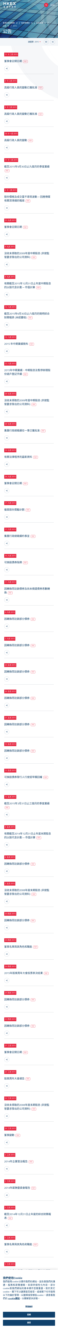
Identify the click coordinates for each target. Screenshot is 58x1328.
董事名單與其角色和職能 (18, 946)
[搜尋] (46, 5)
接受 (29, 1323)
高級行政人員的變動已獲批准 (21, 87)
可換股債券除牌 (13, 562)
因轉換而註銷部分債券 (17, 619)
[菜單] (52, 5)
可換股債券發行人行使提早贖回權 (23, 777)
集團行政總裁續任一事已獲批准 (22, 430)
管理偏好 (29, 1306)
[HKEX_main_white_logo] (13, 5)
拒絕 (29, 1314)
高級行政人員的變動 (16, 140)
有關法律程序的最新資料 (18, 457)
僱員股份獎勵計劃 (14, 509)
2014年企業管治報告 (16, 1161)
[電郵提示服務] (46, 41)
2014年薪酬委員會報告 (17, 1187)
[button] (34, 42)
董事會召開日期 (13, 61)
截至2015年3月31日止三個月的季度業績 (27, 803)
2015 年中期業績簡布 (16, 343)
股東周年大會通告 (14, 1078)
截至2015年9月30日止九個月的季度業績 (27, 166)
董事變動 (9, 1135)
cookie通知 (14, 1298)
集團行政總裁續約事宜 (17, 536)
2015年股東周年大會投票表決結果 (23, 973)
